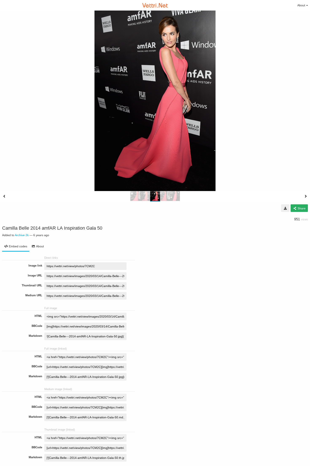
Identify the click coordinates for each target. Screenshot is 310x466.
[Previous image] (4, 196)
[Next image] (306, 196)
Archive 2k (22, 235)
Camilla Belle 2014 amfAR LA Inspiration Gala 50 (52, 228)
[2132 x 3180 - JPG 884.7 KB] (285, 208)
